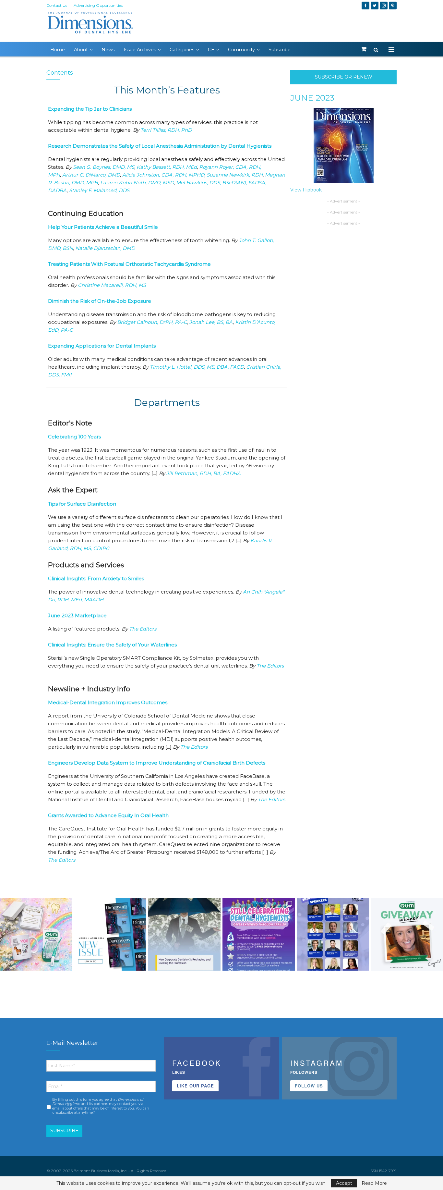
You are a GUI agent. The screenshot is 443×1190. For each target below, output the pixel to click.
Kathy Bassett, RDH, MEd (167, 167)
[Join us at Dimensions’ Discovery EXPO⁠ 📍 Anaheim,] (333, 934)
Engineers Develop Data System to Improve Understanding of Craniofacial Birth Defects (156, 763)
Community (241, 50)
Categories (182, 50)
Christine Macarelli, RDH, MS (112, 285)
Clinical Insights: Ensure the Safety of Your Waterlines (112, 645)
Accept (344, 1183)
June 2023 (312, 98)
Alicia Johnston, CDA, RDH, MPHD (163, 175)
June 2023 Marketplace (77, 615)
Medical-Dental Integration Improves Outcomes (107, 702)
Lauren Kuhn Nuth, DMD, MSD (137, 182)
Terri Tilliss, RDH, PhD (166, 130)
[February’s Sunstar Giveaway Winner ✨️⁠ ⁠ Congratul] (407, 934)
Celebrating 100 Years (74, 437)
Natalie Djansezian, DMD (105, 248)
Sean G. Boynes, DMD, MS (103, 167)
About (81, 50)
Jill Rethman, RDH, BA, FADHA (203, 473)
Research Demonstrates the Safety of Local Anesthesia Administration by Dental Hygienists (159, 146)
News (108, 50)
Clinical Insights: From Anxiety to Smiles (96, 578)
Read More (374, 1183)
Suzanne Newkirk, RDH (235, 175)
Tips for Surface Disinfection (82, 504)
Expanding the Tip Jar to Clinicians (90, 109)
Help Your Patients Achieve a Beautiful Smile (103, 227)
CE (211, 50)
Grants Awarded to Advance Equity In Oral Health (108, 815)
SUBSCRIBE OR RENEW (343, 77)
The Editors (142, 629)
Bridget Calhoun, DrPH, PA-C (152, 322)
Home (57, 50)
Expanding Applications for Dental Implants (102, 346)
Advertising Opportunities (98, 5)
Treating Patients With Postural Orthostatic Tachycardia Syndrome (129, 264)
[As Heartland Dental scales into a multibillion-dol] (184, 934)
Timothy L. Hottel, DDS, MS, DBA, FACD (197, 367)
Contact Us (56, 5)
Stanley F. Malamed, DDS (99, 190)
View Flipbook (306, 190)
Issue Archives (140, 50)
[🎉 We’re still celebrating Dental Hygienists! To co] (258, 934)
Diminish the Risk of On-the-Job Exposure (99, 301)
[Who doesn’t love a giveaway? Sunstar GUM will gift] (36, 934)
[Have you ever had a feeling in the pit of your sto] (110, 934)
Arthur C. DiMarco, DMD (91, 175)
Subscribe (280, 50)
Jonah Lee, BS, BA (211, 322)
